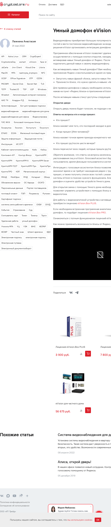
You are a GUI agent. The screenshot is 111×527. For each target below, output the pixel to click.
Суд (30, 210)
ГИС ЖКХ (5, 122)
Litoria (42, 67)
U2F (32, 89)
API (2, 56)
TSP (24, 89)
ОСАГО (41, 182)
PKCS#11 (5, 84)
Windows (42, 89)
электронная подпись (36, 237)
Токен (24, 215)
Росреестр (34, 193)
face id (43, 62)
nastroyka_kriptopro (28, 73)
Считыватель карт (9, 215)
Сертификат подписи (11, 199)
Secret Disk (18, 84)
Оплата (42, 4)
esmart (22, 62)
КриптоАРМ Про (28, 166)
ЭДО (62, 4)
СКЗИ (38, 204)
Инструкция (6, 144)
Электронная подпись (11, 237)
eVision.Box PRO (97, 212)
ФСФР (4, 232)
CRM (24, 56)
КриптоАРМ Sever (40, 160)
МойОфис (15, 177)
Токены (34, 215)
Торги (44, 215)
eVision (32, 62)
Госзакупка (6, 127)
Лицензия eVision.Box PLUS (70, 346)
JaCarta (4, 67)
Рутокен (46, 193)
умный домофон (29, 221)
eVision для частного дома (70, 403)
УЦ (18, 226)
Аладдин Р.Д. (18, 100)
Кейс (34, 149)
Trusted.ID (14, 89)
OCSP (4, 78)
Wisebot (5, 95)
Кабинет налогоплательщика (14, 149)
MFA (13, 73)
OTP (31, 78)
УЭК (25, 226)
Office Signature (17, 78)
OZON (39, 78)
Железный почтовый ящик (32, 133)
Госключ (18, 127)
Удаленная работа (9, 221)
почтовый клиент (9, 193)
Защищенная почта (33, 138)
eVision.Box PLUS (87, 203)
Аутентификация (9, 106)
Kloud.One (30, 67)
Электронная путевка (11, 243)
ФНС (33, 226)
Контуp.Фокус (25, 155)
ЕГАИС (4, 133)
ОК (97, 519)
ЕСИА (13, 133)
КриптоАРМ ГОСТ (9, 166)
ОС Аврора (29, 182)
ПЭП (23, 193)
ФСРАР (42, 226)
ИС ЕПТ (19, 144)
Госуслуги (44, 127)
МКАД (4, 177)
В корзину (88, 354)
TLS (42, 84)
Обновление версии (10, 182)
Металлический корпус (34, 171)
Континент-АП (8, 155)
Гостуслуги (31, 127)
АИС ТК (4, 100)
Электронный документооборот (16, 248)
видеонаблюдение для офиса (15, 116)
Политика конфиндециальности (15, 502)
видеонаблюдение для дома (35, 111)
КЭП (18, 171)
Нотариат (36, 177)
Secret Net (32, 84)
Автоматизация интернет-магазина (29, 95)
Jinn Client (17, 67)
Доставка (52, 4)
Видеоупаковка (40, 116)
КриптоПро (45, 166)
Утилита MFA (7, 226)
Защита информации (11, 138)
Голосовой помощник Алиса (27, 122)
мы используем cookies (79, 519)
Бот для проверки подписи (33, 106)
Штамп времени (35, 232)
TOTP (3, 89)
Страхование (19, 210)
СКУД (47, 204)
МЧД (25, 177)
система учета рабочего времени (17, 204)
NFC (43, 73)
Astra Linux (13, 56)
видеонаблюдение (10, 111)
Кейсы (44, 149)
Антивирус (33, 100)
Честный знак (17, 232)
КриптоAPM (40, 155)
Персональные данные (12, 188)
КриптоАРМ (6, 160)
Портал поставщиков (36, 188)
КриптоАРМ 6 (22, 160)
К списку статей (12, 28)
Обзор (47, 177)
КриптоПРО (6, 171)
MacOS (4, 73)
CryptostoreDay (8, 62)
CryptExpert (35, 56)
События (5, 210)
